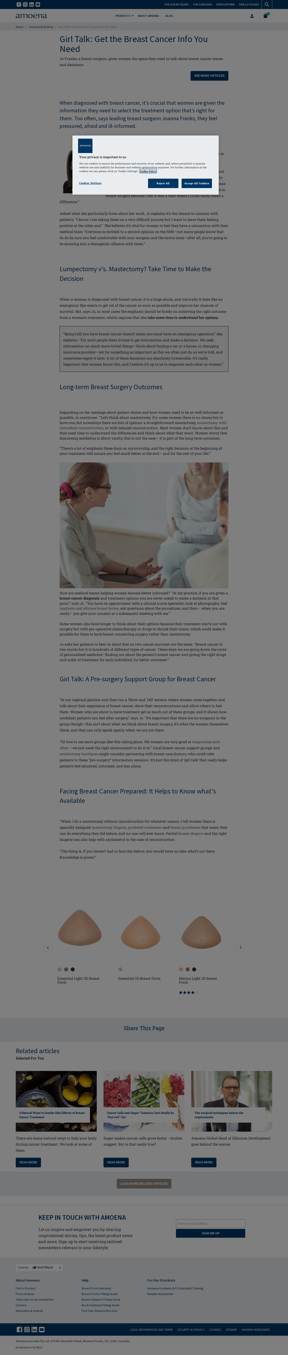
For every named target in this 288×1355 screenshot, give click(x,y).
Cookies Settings (90, 183)
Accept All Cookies (196, 183)
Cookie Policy (148, 171)
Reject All (163, 183)
